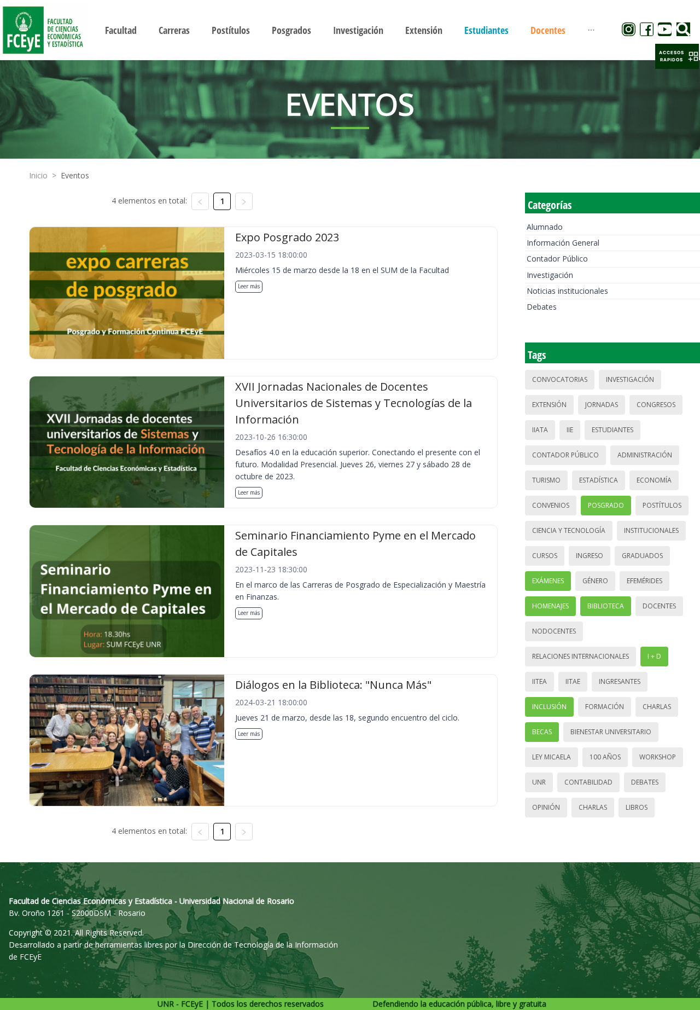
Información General (563, 242)
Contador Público (557, 258)
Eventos (75, 175)
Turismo (546, 480)
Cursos (544, 555)
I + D (654, 656)
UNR (539, 782)
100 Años (605, 757)
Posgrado (606, 505)
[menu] (350, 30)
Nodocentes (554, 631)
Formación (604, 706)
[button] (677, 56)
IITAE (572, 681)
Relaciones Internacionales (580, 656)
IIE (570, 429)
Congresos (656, 404)
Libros (637, 807)
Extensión (549, 404)
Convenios (550, 505)
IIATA (540, 429)
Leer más (249, 286)
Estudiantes (612, 429)
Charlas (657, 706)
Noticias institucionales (567, 291)
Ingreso (589, 555)
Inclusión (549, 706)
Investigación (550, 275)
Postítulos (662, 505)
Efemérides (644, 580)
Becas (542, 731)
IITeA (539, 681)
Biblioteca (605, 606)
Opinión (546, 807)
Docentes (659, 606)
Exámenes (548, 580)
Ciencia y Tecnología (568, 530)
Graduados (642, 555)
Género (595, 580)
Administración (644, 455)
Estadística (598, 480)
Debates (542, 306)
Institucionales (651, 530)
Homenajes (550, 606)
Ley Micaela (551, 757)
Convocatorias (559, 379)
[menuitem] (121, 30)
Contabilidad (588, 782)
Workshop (657, 757)
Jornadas (601, 404)
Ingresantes (619, 681)
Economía (654, 480)
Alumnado (545, 227)
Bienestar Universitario (610, 731)
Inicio (38, 175)
